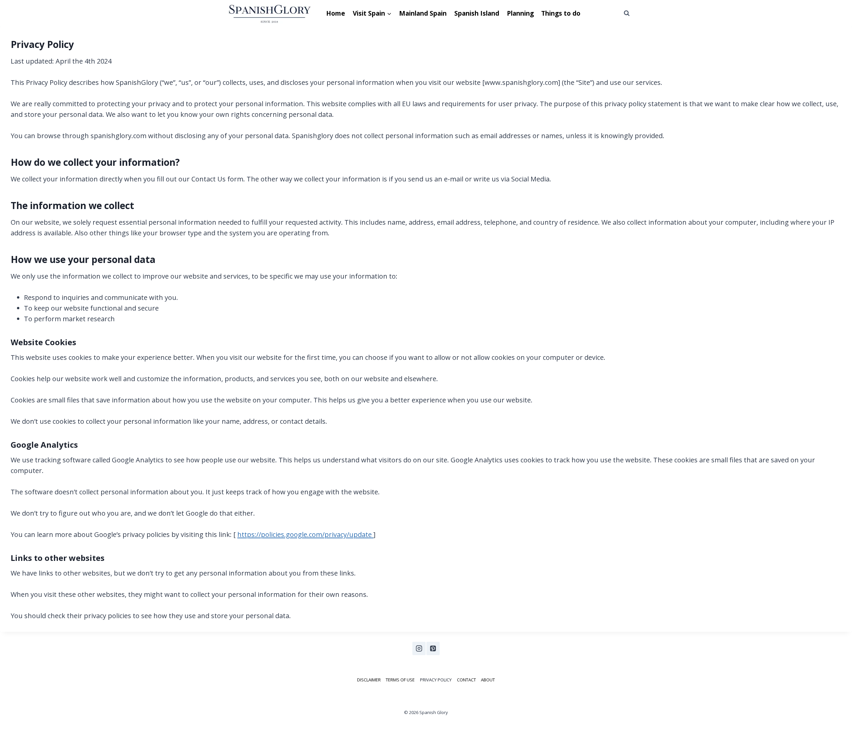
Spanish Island (476, 13)
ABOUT (488, 680)
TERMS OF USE (400, 680)
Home (335, 13)
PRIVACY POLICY (436, 680)
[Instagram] (419, 648)
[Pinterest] (433, 648)
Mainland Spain (423, 13)
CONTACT (466, 680)
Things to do (560, 13)
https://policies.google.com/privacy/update (305, 534)
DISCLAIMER (369, 680)
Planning (520, 13)
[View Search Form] (627, 13)
